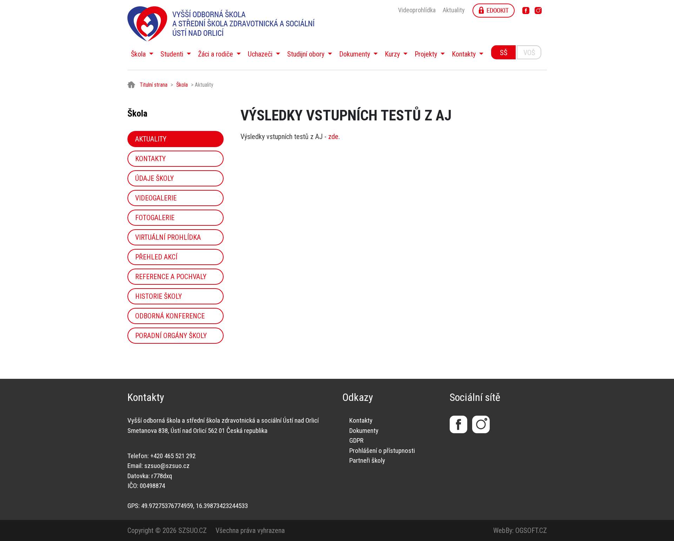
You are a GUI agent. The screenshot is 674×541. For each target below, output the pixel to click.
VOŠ (529, 52)
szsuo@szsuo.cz (167, 466)
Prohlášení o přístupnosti (382, 451)
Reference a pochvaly (170, 276)
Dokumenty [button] (355, 54)
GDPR (356, 440)
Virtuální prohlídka (168, 237)
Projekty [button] (427, 54)
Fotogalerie (154, 217)
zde (333, 136)
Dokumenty (363, 431)
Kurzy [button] (393, 54)
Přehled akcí (156, 257)
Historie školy (158, 296)
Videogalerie (156, 198)
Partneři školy (367, 460)
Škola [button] (139, 54)
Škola (182, 84)
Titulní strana (153, 84)
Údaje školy (154, 178)
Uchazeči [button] (261, 54)
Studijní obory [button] (306, 54)
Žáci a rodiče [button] (216, 54)
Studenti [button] (172, 54)
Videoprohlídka (417, 10)
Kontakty (150, 158)
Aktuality (454, 10)
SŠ (503, 52)
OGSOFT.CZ (531, 530)
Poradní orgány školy (171, 335)
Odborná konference (170, 316)
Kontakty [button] (464, 54)
